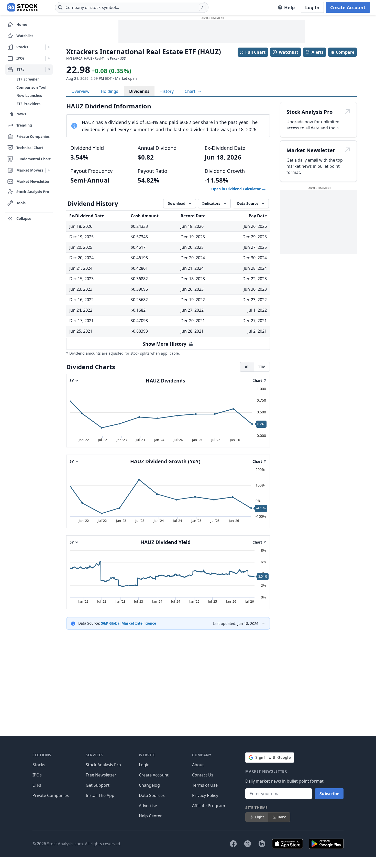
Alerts (318, 52)
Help (289, 7)
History (167, 91)
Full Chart (255, 52)
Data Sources (152, 795)
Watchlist (288, 52)
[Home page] (22, 7)
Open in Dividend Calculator (236, 188)
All (247, 366)
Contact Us (202, 775)
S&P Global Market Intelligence (128, 623)
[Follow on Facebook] (233, 844)
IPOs (37, 775)
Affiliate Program (208, 805)
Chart (190, 91)
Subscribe (329, 793)
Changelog (149, 785)
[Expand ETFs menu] (49, 69)
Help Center (150, 816)
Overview (80, 91)
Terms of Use (205, 785)
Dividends (139, 91)
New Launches (29, 95)
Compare (345, 52)
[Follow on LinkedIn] (262, 844)
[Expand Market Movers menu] (49, 170)
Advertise (148, 805)
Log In (312, 7)
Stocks (38, 765)
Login (144, 765)
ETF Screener (27, 79)
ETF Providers (28, 103)
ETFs (36, 785)
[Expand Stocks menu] (49, 47)
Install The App (100, 795)
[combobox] (131, 7)
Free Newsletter (101, 775)
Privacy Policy (205, 795)
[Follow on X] (248, 844)
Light (259, 817)
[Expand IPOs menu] (49, 58)
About (198, 765)
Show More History (164, 344)
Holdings (109, 91)
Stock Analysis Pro (103, 765)
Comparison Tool (31, 87)
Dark (282, 817)
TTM (262, 366)
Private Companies (50, 795)
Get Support (97, 785)
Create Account (348, 7)
